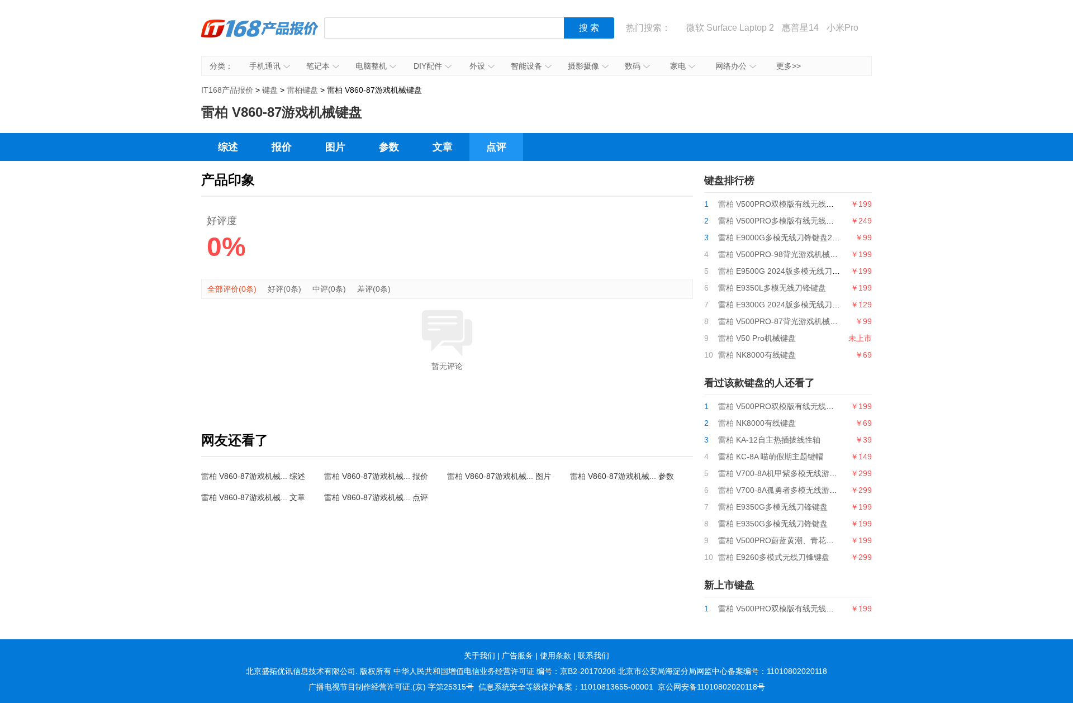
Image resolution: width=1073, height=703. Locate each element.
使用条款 (555, 655)
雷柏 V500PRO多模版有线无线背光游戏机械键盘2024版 (816, 220)
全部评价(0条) (232, 288)
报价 (282, 147)
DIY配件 (428, 65)
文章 (443, 147)
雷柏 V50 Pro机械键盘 (757, 338)
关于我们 (479, 655)
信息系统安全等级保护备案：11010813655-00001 (565, 686)
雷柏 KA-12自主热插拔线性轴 (769, 439)
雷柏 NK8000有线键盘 (757, 354)
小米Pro (842, 27)
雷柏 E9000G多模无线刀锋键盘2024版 (785, 237)
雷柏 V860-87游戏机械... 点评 (376, 497)
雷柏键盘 (302, 90)
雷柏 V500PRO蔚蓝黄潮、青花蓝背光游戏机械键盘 (807, 540)
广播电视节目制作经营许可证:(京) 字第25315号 (391, 686)
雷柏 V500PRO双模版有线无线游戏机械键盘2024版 (808, 204)
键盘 (270, 90)
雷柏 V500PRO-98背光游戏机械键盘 (782, 254)
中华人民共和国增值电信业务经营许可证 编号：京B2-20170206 (504, 671)
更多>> (788, 65)
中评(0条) (329, 288)
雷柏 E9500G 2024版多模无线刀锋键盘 (787, 271)
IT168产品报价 (260, 36)
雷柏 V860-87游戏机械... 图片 (499, 476)
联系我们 (593, 655)
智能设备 (526, 65)
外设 (477, 65)
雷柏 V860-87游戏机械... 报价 (376, 476)
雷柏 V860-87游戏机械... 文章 (253, 497)
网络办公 (731, 65)
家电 (678, 65)
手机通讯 (265, 65)
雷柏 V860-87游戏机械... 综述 (253, 476)
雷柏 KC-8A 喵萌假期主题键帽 (770, 456)
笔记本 (318, 65)
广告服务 (517, 655)
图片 (335, 147)
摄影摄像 (583, 65)
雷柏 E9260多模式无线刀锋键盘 (773, 557)
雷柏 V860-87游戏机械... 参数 (622, 476)
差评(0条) (374, 288)
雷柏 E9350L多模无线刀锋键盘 (772, 287)
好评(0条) (284, 288)
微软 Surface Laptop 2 (730, 27)
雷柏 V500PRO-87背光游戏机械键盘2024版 (794, 321)
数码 (632, 65)
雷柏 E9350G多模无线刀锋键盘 (773, 506)
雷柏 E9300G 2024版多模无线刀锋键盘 (787, 304)
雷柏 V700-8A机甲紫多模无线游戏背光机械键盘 (801, 473)
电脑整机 (371, 65)
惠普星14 (800, 27)
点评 (496, 147)
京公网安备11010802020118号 (711, 686)
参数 (389, 147)
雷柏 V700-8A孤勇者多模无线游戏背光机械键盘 (801, 490)
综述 (228, 147)
